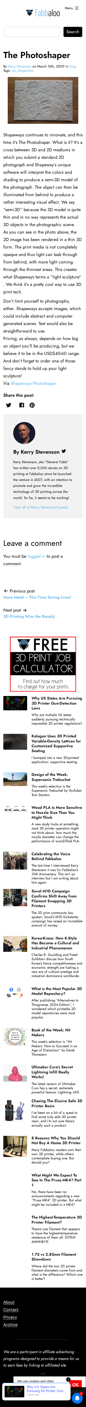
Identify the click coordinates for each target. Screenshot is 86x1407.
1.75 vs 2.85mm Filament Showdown (54, 1257)
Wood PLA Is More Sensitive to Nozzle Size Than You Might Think (57, 812)
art (13, 70)
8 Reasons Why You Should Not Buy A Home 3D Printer (56, 1140)
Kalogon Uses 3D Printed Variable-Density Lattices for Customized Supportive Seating (56, 743)
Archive (10, 1324)
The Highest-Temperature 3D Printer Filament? (57, 1219)
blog (72, 66)
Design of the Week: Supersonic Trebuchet (51, 777)
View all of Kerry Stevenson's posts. (41, 507)
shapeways (25, 70)
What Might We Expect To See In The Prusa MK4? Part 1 (56, 1180)
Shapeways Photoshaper (33, 383)
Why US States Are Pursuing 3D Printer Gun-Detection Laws (57, 703)
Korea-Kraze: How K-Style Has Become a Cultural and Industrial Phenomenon (55, 943)
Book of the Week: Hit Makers (51, 1032)
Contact (11, 1309)
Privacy (10, 1317)
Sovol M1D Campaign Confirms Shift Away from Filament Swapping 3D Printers (54, 898)
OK (75, 1385)
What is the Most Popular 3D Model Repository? (57, 991)
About (9, 1302)
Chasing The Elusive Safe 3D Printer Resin (57, 1103)
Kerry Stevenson (19, 66)
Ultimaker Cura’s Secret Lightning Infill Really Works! (52, 1072)
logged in (36, 556)
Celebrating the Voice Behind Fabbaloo (51, 856)
